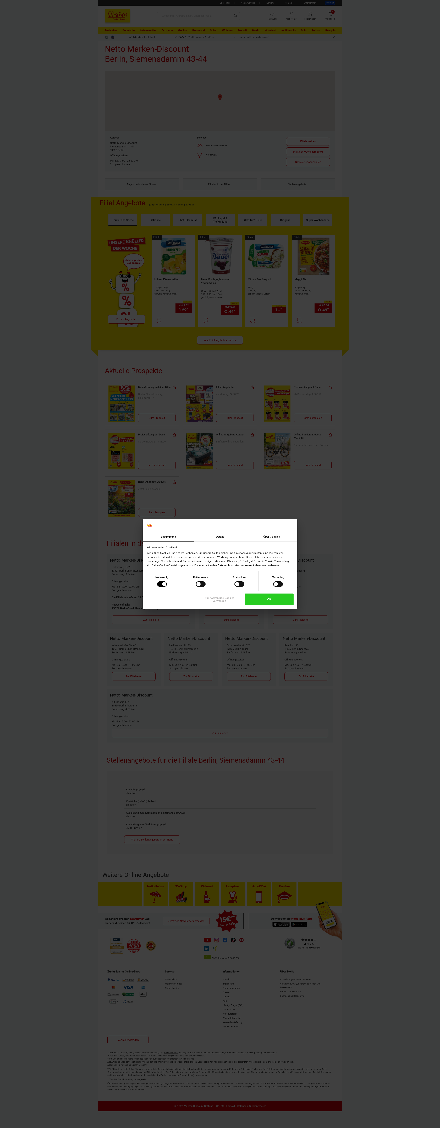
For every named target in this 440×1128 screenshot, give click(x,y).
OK (269, 599)
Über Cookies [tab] (271, 536)
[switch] (201, 584)
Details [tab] (220, 536)
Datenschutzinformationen (235, 565)
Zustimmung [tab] (168, 536)
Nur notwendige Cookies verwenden (219, 599)
